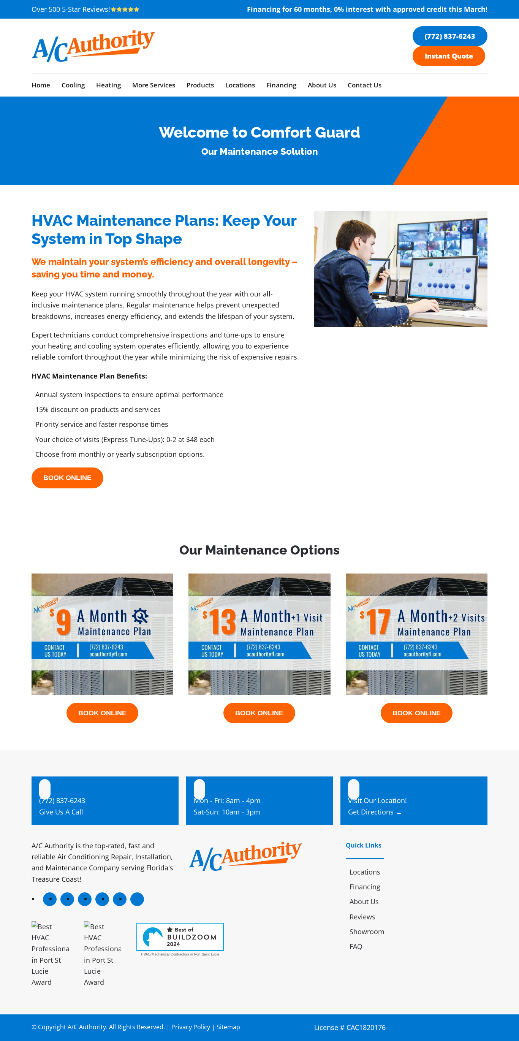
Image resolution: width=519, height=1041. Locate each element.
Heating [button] (108, 85)
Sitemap (228, 1027)
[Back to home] (93, 46)
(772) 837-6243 (450, 36)
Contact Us (364, 85)
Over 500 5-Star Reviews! (71, 9)
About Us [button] (322, 85)
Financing (281, 85)
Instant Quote (449, 55)
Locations (240, 85)
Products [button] (200, 85)
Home (41, 85)
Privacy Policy (190, 1027)
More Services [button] (153, 85)
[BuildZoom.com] (180, 937)
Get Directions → (375, 811)
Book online (67, 478)
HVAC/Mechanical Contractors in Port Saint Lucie (180, 954)
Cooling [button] (73, 85)
